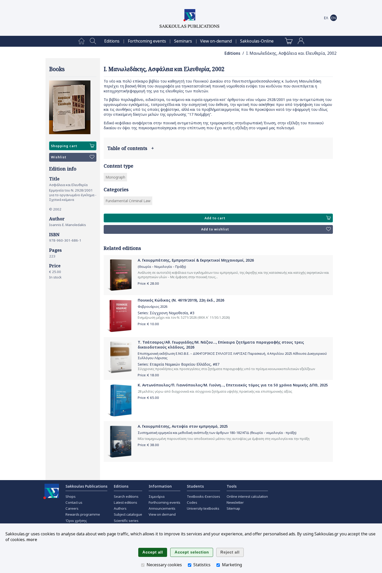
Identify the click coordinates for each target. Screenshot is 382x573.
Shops (70, 496)
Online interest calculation (247, 496)
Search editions (126, 496)
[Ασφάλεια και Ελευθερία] (72, 107)
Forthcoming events (147, 41)
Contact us (73, 502)
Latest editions (125, 502)
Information (160, 486)
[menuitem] (81, 41)
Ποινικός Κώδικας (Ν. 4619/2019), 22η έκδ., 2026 (181, 300)
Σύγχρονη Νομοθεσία (169, 312)
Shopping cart (64, 146)
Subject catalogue (128, 514)
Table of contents (130, 148)
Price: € (148, 283)
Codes (192, 502)
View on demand (162, 514)
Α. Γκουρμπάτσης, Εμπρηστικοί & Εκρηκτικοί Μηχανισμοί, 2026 (196, 260)
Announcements (162, 508)
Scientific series (126, 520)
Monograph (115, 177)
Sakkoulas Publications (86, 486)
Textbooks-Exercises (203, 496)
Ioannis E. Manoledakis (67, 224)
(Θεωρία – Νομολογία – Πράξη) (162, 266)
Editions (112, 41)
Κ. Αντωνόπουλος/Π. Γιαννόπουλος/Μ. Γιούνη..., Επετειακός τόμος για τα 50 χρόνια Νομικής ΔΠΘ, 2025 (233, 385)
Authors (120, 508)
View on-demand (216, 41)
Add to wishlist (215, 229)
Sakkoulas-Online (257, 41)
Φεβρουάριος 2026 (152, 306)
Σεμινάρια (156, 496)
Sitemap (233, 508)
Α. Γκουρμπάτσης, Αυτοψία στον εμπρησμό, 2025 (183, 426)
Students (195, 486)
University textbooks (203, 508)
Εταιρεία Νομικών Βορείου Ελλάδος (180, 364)
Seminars (183, 41)
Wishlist (58, 157)
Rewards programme (82, 514)
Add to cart (215, 218)
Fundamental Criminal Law (128, 200)
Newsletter (235, 502)
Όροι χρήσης (76, 520)
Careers (71, 508)
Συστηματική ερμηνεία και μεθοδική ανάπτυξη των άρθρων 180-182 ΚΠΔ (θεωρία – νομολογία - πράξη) (217, 433)
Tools (231, 486)
